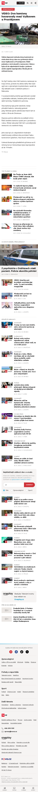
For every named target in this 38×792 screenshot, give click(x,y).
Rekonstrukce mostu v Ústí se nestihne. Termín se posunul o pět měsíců (25, 556)
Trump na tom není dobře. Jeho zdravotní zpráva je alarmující (24, 327)
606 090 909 (9, 728)
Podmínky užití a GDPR (27, 763)
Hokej (19, 692)
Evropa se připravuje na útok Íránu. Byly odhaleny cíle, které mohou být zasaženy (23, 227)
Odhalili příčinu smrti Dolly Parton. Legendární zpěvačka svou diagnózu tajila (24, 306)
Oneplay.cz (19, 599)
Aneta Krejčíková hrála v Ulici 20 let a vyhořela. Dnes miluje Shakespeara (24, 619)
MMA (7, 695)
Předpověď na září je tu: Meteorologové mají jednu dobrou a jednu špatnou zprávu (23, 200)
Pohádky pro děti (21, 746)
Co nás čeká (18, 414)
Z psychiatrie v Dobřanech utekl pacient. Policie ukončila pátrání (19, 269)
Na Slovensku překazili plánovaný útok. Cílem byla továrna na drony (25, 529)
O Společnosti (13, 763)
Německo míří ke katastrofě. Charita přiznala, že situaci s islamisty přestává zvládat (25, 404)
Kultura (10, 665)
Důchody (20, 662)
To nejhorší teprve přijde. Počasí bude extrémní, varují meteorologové (24, 188)
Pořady (4, 742)
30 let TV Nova (6, 770)
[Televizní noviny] (8, 596)
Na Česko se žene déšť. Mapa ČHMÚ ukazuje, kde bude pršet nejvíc (23, 177)
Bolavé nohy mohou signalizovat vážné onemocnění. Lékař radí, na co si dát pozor (25, 342)
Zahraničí (17, 323)
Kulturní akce (22, 708)
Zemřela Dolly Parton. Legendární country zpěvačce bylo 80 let (22, 432)
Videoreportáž (19, 441)
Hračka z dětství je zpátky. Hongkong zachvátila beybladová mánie (25, 445)
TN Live (21, 3)
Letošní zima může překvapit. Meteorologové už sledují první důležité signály (24, 388)
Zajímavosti (18, 336)
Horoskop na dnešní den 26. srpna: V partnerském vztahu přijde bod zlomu (25, 418)
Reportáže (18, 682)
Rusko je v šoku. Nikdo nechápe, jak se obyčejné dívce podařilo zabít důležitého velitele (24, 357)
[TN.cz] (5, 3)
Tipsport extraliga (28, 692)
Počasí (16, 383)
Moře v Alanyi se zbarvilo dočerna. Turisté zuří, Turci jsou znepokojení (25, 372)
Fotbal (4, 692)
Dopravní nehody (28, 705)
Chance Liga (11, 692)
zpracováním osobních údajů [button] (21, 479)
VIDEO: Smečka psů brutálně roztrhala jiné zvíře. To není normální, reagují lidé (23, 283)
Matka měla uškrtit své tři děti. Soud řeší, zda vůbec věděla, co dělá (24, 515)
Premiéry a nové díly (23, 742)
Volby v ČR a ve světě (9, 662)
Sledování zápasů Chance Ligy (12, 752)
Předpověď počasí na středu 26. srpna (22, 295)
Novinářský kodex (16, 723)
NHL (3, 695)
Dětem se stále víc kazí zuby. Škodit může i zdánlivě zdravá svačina (23, 461)
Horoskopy (5, 705)
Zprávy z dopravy (15, 705)
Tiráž (34, 720)
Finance (33, 662)
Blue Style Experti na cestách (11, 678)
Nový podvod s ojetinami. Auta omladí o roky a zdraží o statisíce (24, 583)
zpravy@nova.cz (10, 731)
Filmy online (11, 742)
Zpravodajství (8, 9)
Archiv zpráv (28, 720)
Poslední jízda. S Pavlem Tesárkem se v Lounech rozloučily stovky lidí (23, 611)
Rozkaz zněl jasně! (7, 682)
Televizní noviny (6, 675)
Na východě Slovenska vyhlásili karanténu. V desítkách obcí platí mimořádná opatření (22, 214)
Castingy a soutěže (27, 767)
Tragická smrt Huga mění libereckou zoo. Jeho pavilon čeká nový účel (24, 542)
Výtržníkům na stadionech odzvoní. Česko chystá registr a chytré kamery (24, 569)
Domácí (16, 456)
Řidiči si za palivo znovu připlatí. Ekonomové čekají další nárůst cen (24, 502)
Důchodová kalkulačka (9, 708)
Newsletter (5, 723)
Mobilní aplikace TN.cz (9, 720)
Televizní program (13, 767)
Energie (4, 665)
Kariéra (4, 767)
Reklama (4, 763)
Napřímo (16, 675)
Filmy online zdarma (8, 746)
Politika (27, 662)
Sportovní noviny (27, 678)
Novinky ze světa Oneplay (10, 749)
